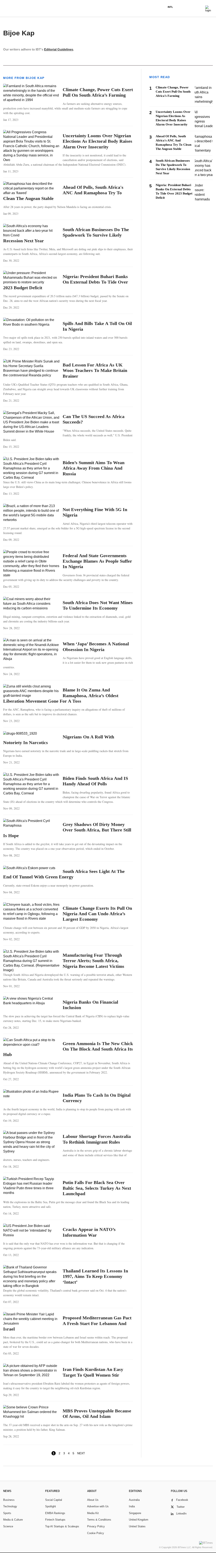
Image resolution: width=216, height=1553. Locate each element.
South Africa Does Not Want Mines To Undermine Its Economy (98, 605)
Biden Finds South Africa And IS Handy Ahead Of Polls (95, 781)
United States (137, 1526)
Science (8, 1526)
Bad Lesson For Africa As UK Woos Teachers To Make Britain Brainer (95, 370)
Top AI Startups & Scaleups (62, 1526)
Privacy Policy (96, 1526)
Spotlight (50, 1506)
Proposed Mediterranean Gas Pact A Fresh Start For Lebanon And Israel (67, 1323)
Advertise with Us (98, 1506)
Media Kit (93, 1513)
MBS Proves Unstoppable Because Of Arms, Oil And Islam (97, 1413)
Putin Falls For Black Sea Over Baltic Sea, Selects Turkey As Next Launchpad (97, 1188)
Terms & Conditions (99, 1519)
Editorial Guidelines (58, 49)
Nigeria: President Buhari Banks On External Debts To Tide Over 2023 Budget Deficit (65, 282)
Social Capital (53, 1499)
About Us (93, 1499)
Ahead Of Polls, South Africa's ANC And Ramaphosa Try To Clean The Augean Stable (63, 193)
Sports (7, 1513)
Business (9, 1499)
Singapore (135, 1513)
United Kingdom (138, 1519)
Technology (10, 1506)
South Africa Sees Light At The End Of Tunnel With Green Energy (64, 874)
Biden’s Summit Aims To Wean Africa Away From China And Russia (93, 468)
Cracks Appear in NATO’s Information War (89, 1232)
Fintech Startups (55, 1519)
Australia (134, 1499)
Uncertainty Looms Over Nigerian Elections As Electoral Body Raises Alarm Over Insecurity (97, 141)
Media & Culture (13, 1519)
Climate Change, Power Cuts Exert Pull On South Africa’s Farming (98, 92)
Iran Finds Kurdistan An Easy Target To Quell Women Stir (93, 1372)
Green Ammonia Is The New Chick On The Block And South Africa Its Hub (68, 1049)
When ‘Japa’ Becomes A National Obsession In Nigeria (96, 646)
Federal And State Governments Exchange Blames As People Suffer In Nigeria (97, 561)
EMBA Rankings (55, 1513)
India (132, 1506)
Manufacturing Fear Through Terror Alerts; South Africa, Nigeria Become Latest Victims (93, 960)
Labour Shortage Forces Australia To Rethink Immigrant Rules (97, 1139)
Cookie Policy (95, 1533)
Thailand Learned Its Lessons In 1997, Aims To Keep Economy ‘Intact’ (95, 1276)
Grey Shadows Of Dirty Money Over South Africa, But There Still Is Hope (67, 830)
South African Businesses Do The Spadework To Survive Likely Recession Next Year (66, 235)
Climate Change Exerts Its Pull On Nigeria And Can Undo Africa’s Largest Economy (97, 914)
